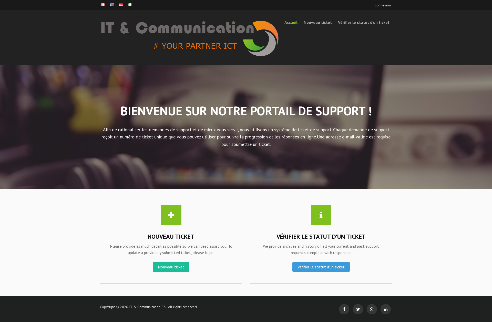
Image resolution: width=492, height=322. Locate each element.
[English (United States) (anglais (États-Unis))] (112, 4)
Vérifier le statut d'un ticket (363, 22)
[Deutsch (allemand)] (121, 4)
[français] (103, 4)
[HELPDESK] (146, 37)
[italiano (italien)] (130, 4)
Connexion (383, 5)
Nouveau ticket (318, 22)
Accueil (291, 22)
